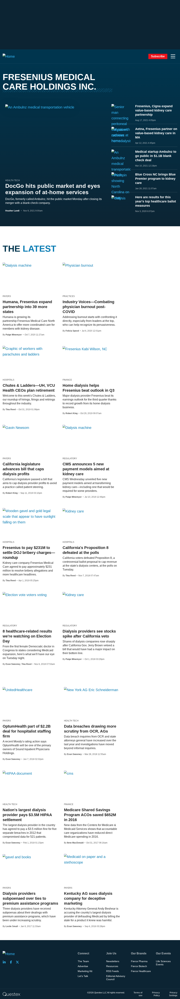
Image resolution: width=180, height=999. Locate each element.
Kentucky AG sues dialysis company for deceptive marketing (88, 898)
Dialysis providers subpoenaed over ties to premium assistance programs (30, 898)
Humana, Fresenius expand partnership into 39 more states (27, 307)
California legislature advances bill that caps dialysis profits (23, 469)
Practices (69, 296)
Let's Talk (83, 976)
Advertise (83, 966)
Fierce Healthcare (141, 971)
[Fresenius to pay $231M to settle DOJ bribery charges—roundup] (30, 516)
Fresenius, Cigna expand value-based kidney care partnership (154, 110)
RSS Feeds (112, 971)
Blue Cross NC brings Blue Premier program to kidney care (155, 179)
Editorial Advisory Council (115, 978)
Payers (7, 296)
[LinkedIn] (5, 962)
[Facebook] (12, 962)
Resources (112, 966)
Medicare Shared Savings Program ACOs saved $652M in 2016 (90, 815)
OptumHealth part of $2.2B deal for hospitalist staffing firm (27, 731)
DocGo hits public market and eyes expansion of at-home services (52, 189)
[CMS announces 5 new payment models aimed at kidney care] (77, 427)
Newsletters (112, 961)
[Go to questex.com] (11, 994)
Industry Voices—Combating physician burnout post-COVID (88, 307)
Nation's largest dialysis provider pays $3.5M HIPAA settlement (27, 815)
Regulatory (70, 458)
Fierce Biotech (139, 966)
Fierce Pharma (139, 961)
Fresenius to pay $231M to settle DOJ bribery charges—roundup (29, 552)
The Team (83, 961)
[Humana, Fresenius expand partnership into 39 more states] (17, 265)
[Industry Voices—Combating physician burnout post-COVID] (78, 265)
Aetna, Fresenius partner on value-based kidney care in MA (156, 133)
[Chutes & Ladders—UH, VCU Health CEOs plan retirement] (30, 351)
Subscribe (158, 56)
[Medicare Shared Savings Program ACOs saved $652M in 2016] (68, 773)
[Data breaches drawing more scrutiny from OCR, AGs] (91, 690)
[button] (173, 56)
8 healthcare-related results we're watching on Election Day (27, 636)
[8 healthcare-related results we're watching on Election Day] (25, 595)
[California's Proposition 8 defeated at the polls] (73, 511)
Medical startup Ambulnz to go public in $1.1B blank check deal (155, 156)
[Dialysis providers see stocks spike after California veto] (73, 595)
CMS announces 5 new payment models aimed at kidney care (86, 469)
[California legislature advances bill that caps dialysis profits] (16, 427)
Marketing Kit (85, 971)
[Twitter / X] (18, 962)
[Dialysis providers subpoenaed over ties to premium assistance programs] (17, 857)
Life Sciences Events (163, 963)
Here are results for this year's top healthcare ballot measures (155, 201)
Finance (67, 380)
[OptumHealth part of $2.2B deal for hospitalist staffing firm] (17, 690)
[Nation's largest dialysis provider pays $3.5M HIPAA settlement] (17, 773)
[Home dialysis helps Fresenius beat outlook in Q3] (85, 349)
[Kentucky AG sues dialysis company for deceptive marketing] (92, 859)
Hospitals (8, 380)
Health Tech (12, 180)
